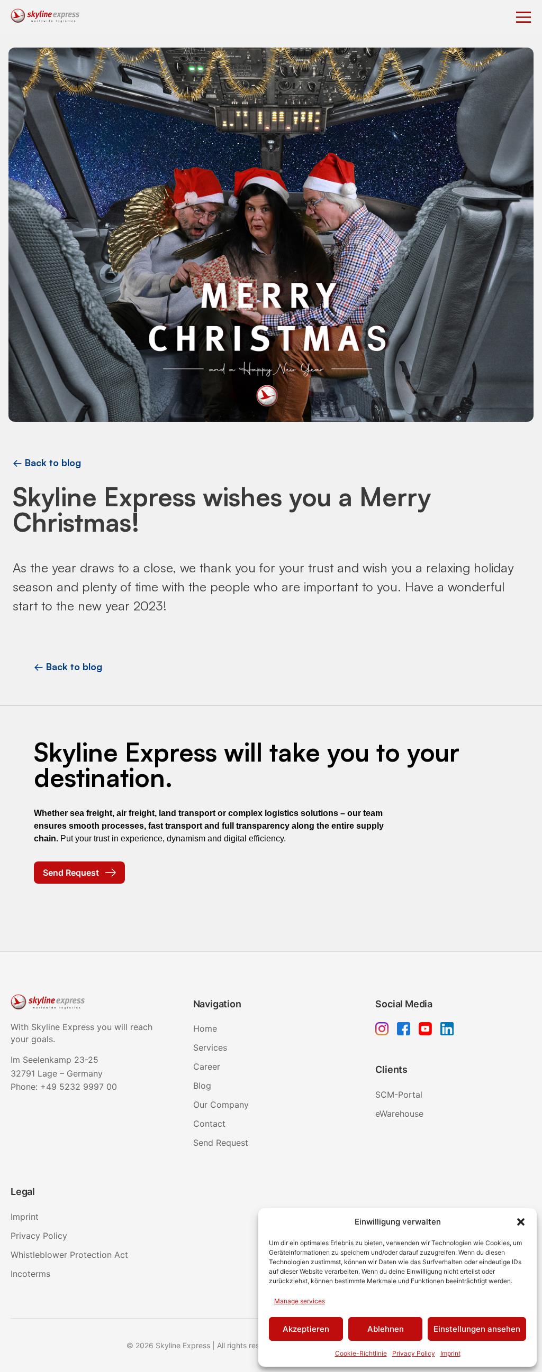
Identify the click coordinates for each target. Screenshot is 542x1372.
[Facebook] (403, 1030)
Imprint (450, 1353)
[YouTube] (425, 1030)
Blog (202, 1085)
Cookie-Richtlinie (361, 1353)
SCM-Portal (398, 1094)
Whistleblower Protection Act (69, 1254)
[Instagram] (382, 1030)
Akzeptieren (306, 1329)
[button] (521, 1222)
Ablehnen (385, 1329)
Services (210, 1047)
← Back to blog (47, 462)
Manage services (299, 1301)
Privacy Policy (413, 1353)
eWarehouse (399, 1113)
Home (205, 1028)
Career (206, 1066)
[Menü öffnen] (523, 17)
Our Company (221, 1104)
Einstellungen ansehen (476, 1329)
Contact (209, 1123)
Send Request (220, 1142)
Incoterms (30, 1273)
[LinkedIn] (447, 1030)
